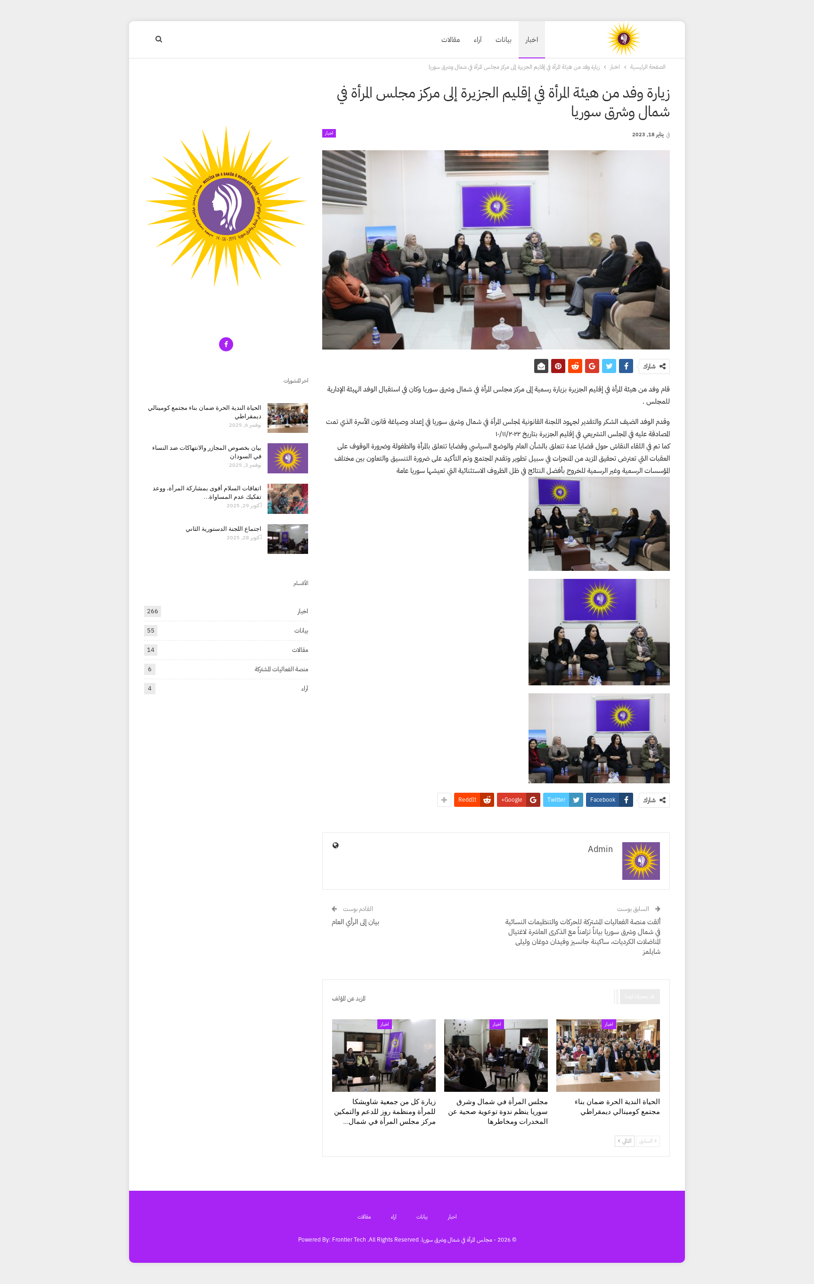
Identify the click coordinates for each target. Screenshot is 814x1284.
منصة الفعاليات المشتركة (281, 669)
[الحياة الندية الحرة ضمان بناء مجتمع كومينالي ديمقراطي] (608, 1055)
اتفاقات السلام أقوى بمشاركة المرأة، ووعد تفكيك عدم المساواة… (207, 492)
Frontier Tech (349, 1239)
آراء (477, 39)
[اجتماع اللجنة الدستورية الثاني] (288, 539)
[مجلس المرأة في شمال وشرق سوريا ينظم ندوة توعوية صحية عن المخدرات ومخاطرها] (496, 1055)
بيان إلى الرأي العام (355, 922)
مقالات (450, 39)
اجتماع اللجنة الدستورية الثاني (223, 528)
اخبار (532, 39)
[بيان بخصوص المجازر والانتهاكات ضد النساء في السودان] (288, 458)
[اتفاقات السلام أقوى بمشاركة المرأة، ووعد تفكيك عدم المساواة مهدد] (288, 499)
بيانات (504, 39)
